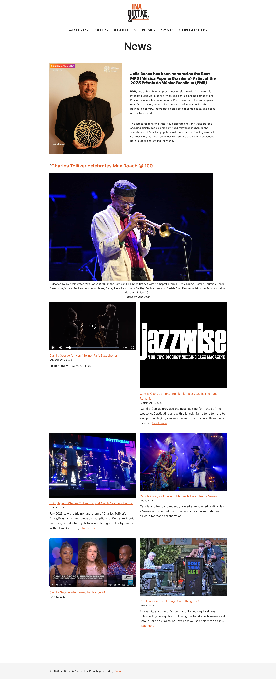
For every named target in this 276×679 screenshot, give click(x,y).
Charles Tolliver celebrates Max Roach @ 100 (102, 166)
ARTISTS (78, 30)
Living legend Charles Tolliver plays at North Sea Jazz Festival (91, 503)
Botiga (118, 671)
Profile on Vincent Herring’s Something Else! (169, 601)
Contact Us (193, 30)
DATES (100, 30)
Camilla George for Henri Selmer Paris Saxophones (83, 355)
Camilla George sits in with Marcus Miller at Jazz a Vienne (178, 496)
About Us (125, 30)
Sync (167, 30)
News (148, 30)
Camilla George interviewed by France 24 (77, 592)
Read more (159, 423)
